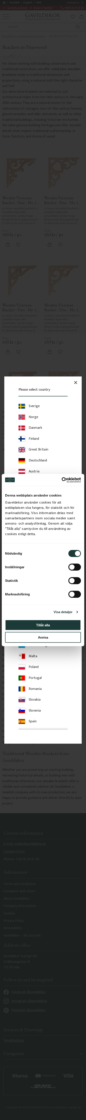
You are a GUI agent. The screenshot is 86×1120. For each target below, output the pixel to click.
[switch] (74, 566)
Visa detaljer (63, 612)
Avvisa (43, 637)
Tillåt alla (43, 625)
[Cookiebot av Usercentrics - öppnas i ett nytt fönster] (62, 480)
